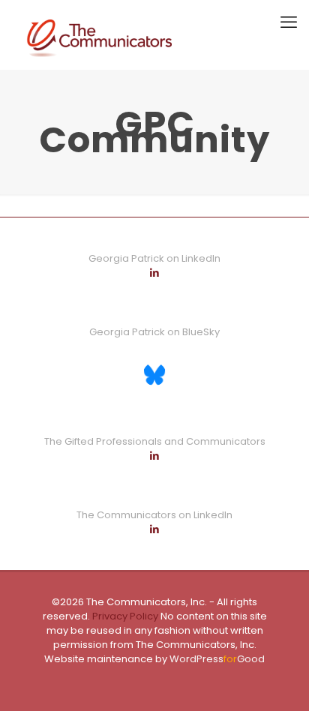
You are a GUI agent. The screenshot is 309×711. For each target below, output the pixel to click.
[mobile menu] (289, 22)
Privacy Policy (124, 616)
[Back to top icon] (278, 680)
